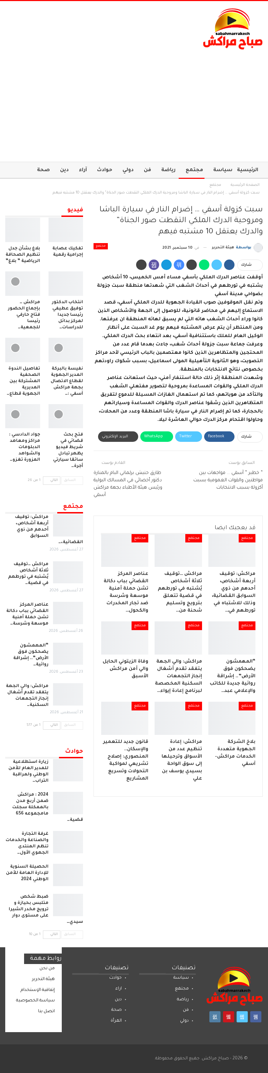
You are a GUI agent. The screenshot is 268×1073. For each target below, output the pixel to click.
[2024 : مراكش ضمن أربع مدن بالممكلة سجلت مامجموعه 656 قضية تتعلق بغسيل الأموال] (68, 803)
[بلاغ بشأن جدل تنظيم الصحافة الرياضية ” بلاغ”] (22, 230)
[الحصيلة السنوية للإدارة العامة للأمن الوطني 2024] (68, 875)
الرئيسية (247, 170)
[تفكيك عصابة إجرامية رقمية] (66, 230)
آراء (83, 170)
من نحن (47, 968)
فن (147, 170)
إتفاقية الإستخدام (38, 990)
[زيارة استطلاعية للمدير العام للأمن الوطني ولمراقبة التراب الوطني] (68, 770)
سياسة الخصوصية (35, 1000)
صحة (43, 170)
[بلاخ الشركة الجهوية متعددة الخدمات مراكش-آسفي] (232, 718)
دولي (128, 170)
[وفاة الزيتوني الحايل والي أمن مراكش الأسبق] (125, 638)
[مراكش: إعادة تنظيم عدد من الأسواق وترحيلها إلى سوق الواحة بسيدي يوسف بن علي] (178, 718)
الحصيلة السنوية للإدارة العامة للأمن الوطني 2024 (27, 873)
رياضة (168, 170)
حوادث (104, 170)
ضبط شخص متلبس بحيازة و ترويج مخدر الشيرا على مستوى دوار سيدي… (46, 910)
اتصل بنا (46, 1011)
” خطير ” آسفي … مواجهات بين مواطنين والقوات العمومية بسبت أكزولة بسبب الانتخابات (228, 480)
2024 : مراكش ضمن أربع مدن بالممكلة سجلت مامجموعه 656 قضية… (47, 808)
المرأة (116, 1021)
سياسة (222, 170)
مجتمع (194, 170)
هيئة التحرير (43, 979)
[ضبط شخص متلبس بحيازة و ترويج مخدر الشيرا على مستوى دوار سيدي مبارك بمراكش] (68, 905)
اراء (119, 988)
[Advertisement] (134, 102)
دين (64, 170)
